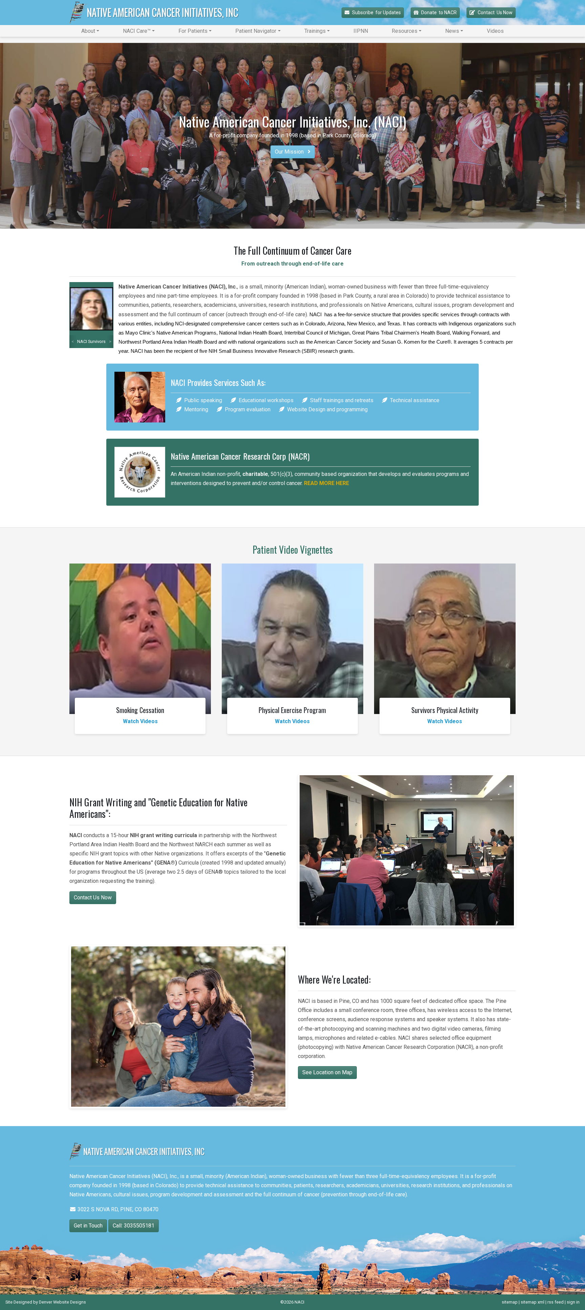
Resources (404, 31)
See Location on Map (327, 1072)
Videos (495, 31)
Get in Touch (88, 1225)
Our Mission (290, 151)
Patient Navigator (255, 31)
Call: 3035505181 (133, 1225)
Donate (439, 12)
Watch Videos (140, 721)
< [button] (72, 341)
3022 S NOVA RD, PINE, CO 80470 (117, 1209)
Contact (495, 12)
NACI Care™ (137, 31)
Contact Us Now (93, 897)
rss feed (555, 1302)
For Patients (193, 31)
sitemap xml (532, 1302)
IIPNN (360, 31)
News (452, 31)
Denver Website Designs (62, 1302)
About (88, 31)
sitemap (510, 1302)
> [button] (110, 341)
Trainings (315, 31)
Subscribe (376, 12)
